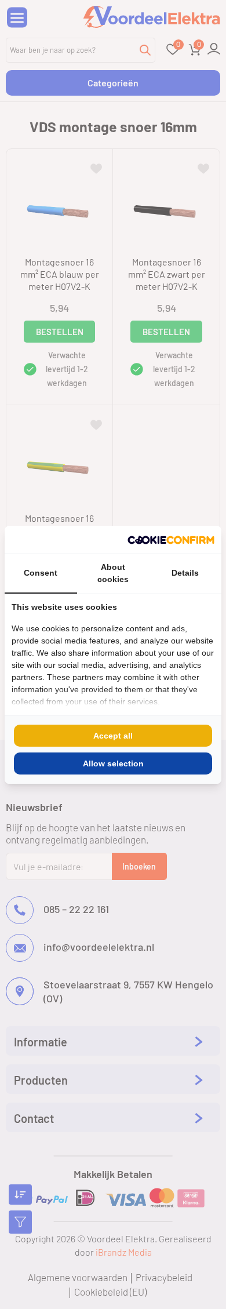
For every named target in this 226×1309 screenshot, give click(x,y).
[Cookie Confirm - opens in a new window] (170, 540)
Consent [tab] (40, 572)
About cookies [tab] (113, 573)
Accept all (113, 735)
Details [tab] (185, 572)
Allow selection (113, 763)
